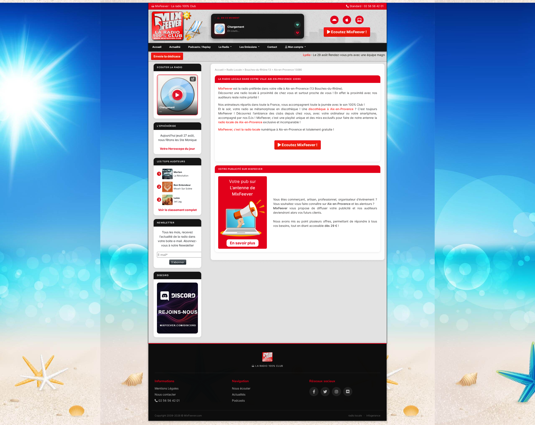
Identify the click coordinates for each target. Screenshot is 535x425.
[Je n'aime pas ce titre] (297, 32)
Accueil (156, 46)
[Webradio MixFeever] (178, 26)
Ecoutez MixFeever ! (348, 32)
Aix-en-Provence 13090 (288, 69)
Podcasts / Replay (199, 46)
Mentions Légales (166, 388)
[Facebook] (313, 391)
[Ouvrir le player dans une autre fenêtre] (192, 79)
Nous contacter (165, 394)
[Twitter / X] (325, 391)
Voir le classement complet (177, 210)
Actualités (238, 394)
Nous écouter (241, 388)
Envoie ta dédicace (167, 56)
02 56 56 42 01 (373, 6)
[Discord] (347, 391)
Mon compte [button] (295, 46)
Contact (272, 46)
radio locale (355, 415)
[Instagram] (336, 391)
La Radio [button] (224, 46)
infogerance (373, 415)
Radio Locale (234, 69)
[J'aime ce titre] (297, 25)
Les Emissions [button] (248, 46)
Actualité (174, 46)
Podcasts (238, 400)
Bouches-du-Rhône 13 (258, 69)
